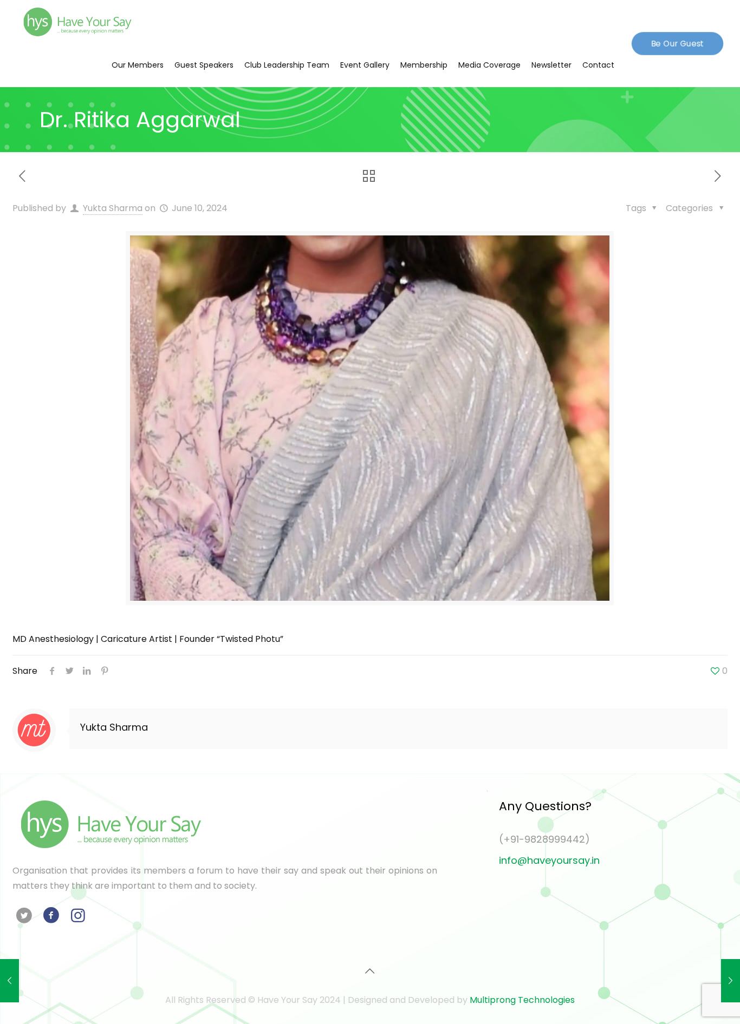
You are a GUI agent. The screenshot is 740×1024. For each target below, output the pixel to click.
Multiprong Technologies (522, 1000)
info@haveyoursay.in (549, 860)
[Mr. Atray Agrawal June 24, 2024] (730, 980)
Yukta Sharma (112, 208)
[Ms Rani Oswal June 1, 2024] (9, 980)
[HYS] (77, 21)
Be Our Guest (677, 43)
